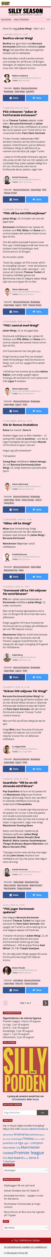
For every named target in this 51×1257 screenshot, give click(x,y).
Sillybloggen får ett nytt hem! (19, 1185)
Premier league (29, 1152)
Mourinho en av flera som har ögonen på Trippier (24, 1213)
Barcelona (31, 1134)
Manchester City (11, 1147)
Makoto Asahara (20, 75)
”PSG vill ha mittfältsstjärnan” (24, 213)
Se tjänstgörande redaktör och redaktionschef (26, 1247)
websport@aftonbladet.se (34, 1128)
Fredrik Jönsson (19, 554)
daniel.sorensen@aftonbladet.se (26, 179)
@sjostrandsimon (26, 294)
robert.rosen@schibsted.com (24, 970)
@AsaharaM (24, 80)
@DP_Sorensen (25, 182)
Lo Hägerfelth (19, 746)
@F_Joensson (24, 559)
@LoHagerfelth (25, 751)
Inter (43, 1139)
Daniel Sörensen (20, 177)
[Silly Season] (25, 12)
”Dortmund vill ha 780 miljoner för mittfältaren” (24, 592)
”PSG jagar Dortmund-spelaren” (19, 910)
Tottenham (9, 1161)
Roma (26, 1158)
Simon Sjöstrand (20, 289)
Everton (37, 1139)
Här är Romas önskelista (20, 425)
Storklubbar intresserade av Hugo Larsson (22, 1205)
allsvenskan (8, 1134)
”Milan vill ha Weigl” (17, 523)
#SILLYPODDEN (21, 19)
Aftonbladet (19, 1099)
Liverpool (37, 1143)
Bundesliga (16, 1139)
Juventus (8, 1143)
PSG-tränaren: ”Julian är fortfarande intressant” (20, 113)
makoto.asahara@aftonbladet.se (26, 78)
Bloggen (6, 19)
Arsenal (19, 1134)
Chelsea (28, 1138)
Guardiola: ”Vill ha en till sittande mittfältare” (20, 784)
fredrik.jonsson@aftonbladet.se (26, 556)
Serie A (34, 1158)
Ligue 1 (27, 1143)
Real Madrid (15, 1158)
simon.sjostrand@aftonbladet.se (26, 291)
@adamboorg (25, 660)
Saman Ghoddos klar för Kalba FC (21, 1190)
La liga (18, 1143)
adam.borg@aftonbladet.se (24, 657)
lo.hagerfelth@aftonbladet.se (25, 749)
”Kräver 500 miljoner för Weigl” (25, 691)
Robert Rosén (18, 968)
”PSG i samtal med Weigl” (21, 325)
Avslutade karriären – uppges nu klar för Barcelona (23, 1197)
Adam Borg (17, 655)
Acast (36, 1099)
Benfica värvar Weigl (18, 38)
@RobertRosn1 (25, 972)
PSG (5, 1158)
